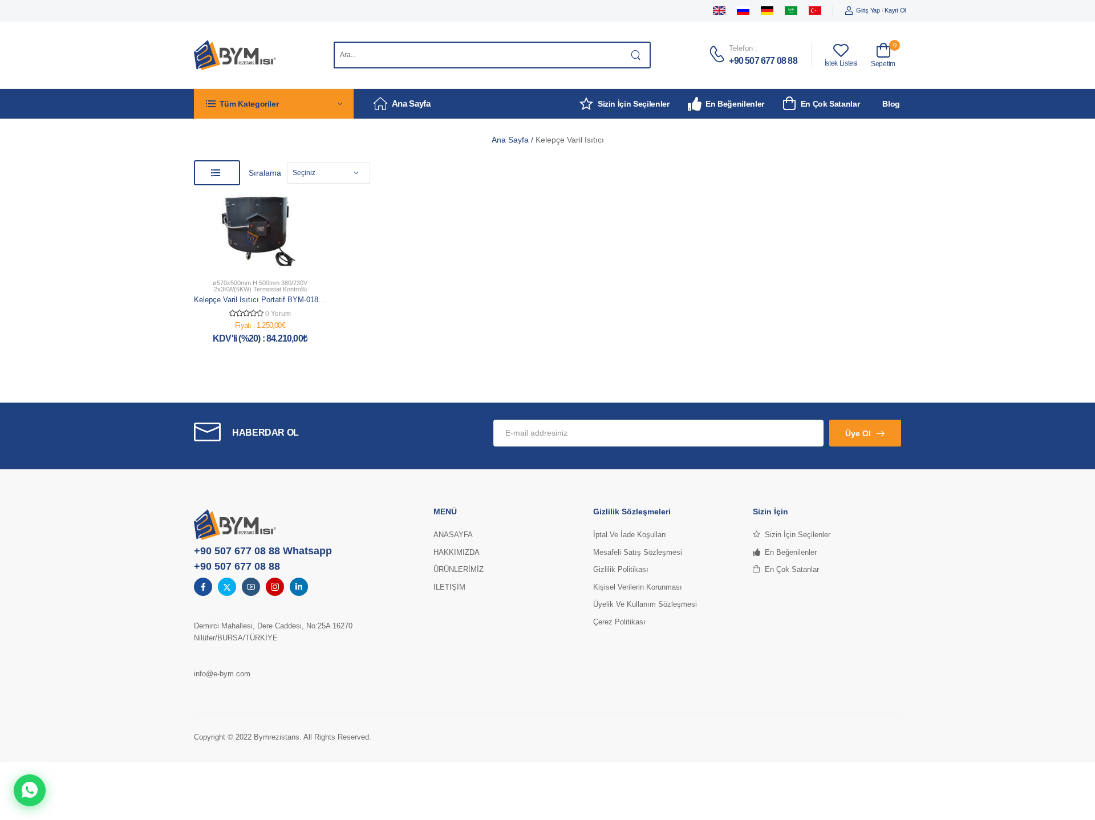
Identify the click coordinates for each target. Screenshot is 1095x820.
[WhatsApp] (30, 790)
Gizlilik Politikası (620, 569)
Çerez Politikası (619, 622)
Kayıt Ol (895, 10)
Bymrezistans (276, 737)
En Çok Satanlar (830, 103)
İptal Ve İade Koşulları (629, 534)
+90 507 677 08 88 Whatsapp (263, 551)
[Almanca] (767, 10)
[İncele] (275, 257)
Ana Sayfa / (514, 139)
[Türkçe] (815, 10)
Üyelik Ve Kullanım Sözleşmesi (645, 604)
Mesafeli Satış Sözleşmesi (637, 552)
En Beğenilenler (734, 103)
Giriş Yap (867, 10)
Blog (891, 103)
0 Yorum (278, 313)
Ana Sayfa (411, 103)
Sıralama (265, 172)
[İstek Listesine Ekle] (255, 257)
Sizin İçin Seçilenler (633, 103)
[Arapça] (791, 10)
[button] (274, 103)
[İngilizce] (719, 10)
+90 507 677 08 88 (763, 61)
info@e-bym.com (222, 673)
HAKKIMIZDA (456, 552)
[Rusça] (743, 10)
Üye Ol (858, 433)
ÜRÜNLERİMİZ (458, 569)
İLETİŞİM (449, 587)
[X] (227, 587)
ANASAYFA (453, 534)
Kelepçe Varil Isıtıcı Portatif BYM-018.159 (263, 299)
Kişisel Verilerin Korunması (637, 587)
